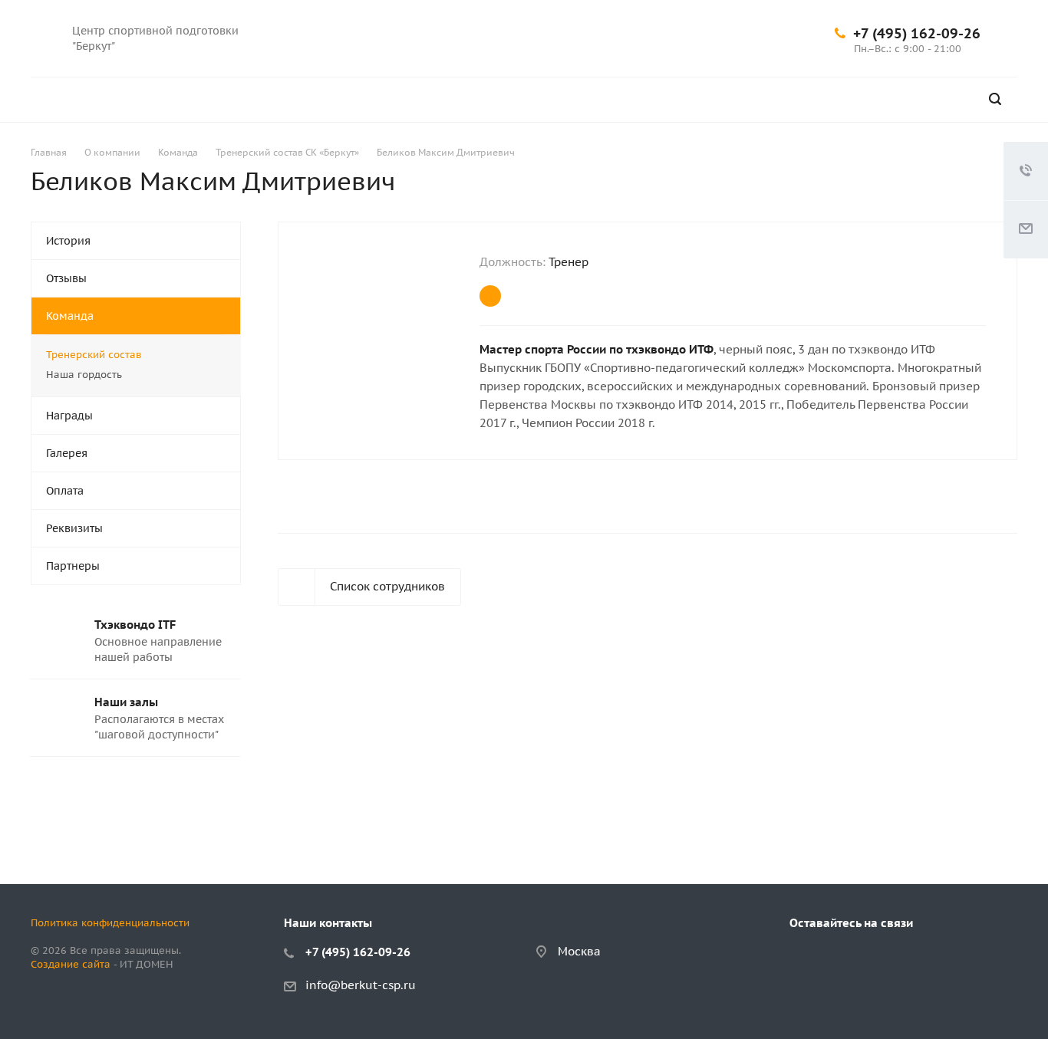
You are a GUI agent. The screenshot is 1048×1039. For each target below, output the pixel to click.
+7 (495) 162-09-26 (916, 33)
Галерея (66, 453)
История (68, 241)
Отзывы (66, 278)
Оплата (65, 491)
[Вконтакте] (650, 20)
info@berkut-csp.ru (360, 985)
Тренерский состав (94, 354)
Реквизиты (74, 528)
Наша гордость (84, 374)
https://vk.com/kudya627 (490, 296)
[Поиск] (995, 99)
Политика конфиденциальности (110, 922)
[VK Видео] (724, 20)
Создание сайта (70, 964)
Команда (70, 316)
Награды (69, 416)
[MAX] (650, 56)
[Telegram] (687, 20)
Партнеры (73, 566)
